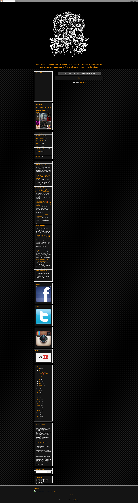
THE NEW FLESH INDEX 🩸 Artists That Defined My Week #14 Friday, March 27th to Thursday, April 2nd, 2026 (43, 203)
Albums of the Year (40, 141)
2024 (38, 390)
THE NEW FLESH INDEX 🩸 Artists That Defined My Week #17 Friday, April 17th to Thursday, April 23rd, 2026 (43, 189)
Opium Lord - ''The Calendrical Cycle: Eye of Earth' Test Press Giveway (43, 177)
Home (79, 78)
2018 (38, 403)
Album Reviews (39, 138)
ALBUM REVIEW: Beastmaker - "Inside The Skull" (43, 226)
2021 (38, 397)
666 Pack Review (40, 135)
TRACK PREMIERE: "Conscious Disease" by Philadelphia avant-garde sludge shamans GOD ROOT (43, 237)
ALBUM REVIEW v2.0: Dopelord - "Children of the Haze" (43, 271)
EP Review (38, 146)
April (40, 379)
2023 (38, 392)
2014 (38, 412)
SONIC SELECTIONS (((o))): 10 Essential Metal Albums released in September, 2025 (43, 110)
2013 (38, 414)
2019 (38, 401)
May (40, 370)
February (41, 383)
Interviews (38, 151)
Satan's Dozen (39, 154)
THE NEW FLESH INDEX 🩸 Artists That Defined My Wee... (43, 374)
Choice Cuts (38, 143)
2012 (38, 416)
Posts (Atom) (83, 82)
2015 (38, 410)
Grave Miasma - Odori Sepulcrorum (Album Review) (43, 165)
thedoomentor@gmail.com (42, 442)
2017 (38, 405)
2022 (38, 395)
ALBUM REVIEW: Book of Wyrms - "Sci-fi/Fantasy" (42, 260)
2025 (38, 388)
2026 (38, 368)
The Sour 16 (38, 156)
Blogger (77, 499)
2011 (38, 419)
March (40, 381)
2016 (38, 408)
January (41, 385)
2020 (39, 399)
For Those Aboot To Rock (41, 148)
